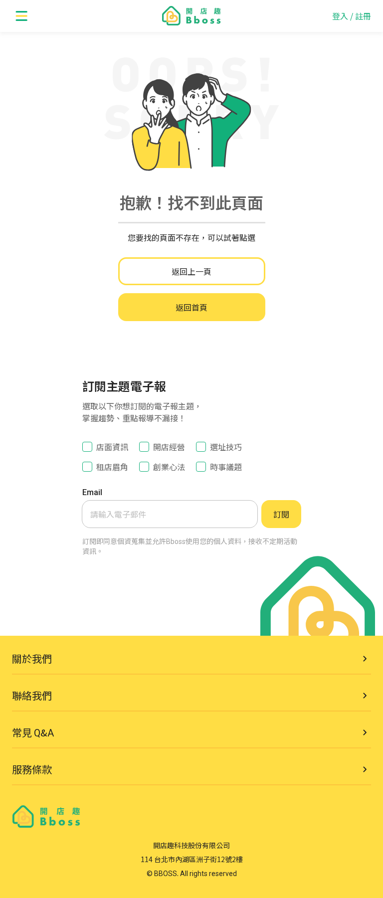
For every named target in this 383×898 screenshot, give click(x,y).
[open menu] (22, 16)
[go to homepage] (191, 16)
